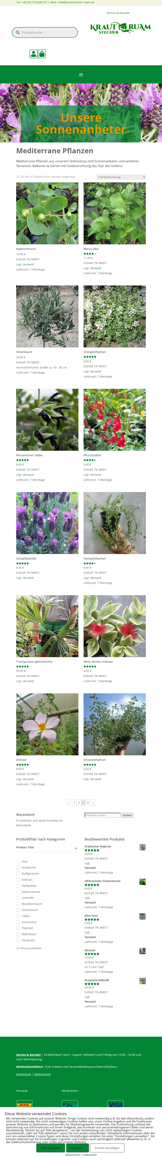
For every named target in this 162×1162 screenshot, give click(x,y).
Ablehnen (77, 1148)
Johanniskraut (31, 892)
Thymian (27, 928)
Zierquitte (28, 940)
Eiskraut (27, 879)
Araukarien (29, 867)
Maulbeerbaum (32, 904)
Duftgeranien (30, 873)
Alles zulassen (50, 1148)
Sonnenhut (29, 922)
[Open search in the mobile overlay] (45, 32)
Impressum (23, 1074)
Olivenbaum (30, 910)
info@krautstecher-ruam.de (76, 2)
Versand (28, 264)
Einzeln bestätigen (107, 1148)
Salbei (26, 916)
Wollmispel (29, 934)
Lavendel (28, 898)
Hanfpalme (29, 886)
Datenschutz (42, 1074)
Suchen (127, 815)
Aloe (24, 861)
